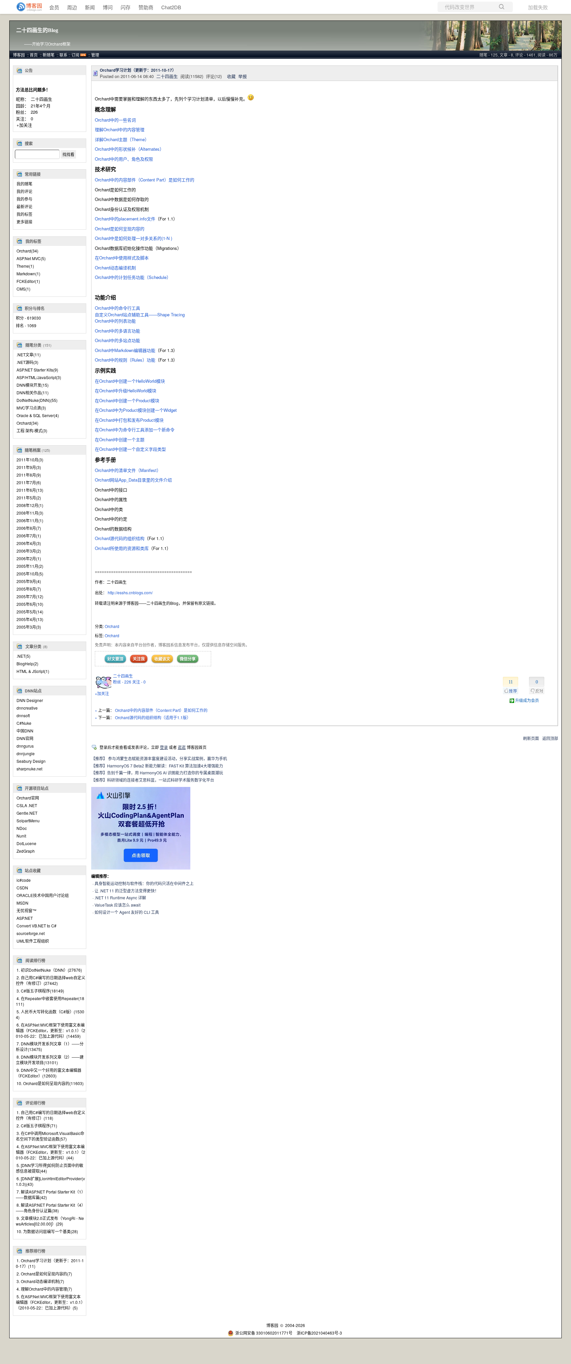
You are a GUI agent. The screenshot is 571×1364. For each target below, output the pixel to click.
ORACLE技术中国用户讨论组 (43, 895)
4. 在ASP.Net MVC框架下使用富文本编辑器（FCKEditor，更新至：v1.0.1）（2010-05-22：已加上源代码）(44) (50, 1152)
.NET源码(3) (27, 362)
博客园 (19, 55)
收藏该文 (162, 659)
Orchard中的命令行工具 (117, 308)
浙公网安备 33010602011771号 (263, 1333)
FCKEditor (28, 281)
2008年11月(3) (30, 513)
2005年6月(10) (30, 604)
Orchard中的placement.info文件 (125, 218)
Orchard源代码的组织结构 (119, 538)
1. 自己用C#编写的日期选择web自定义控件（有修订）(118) (50, 1115)
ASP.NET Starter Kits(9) (37, 369)
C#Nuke (24, 723)
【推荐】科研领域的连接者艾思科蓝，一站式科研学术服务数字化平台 (152, 780)
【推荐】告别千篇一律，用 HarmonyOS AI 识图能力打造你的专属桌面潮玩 (157, 772)
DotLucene (26, 843)
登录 (164, 747)
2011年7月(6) (29, 482)
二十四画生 (41, 99)
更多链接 (24, 221)
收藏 (231, 76)
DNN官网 (25, 738)
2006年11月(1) (30, 520)
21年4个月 (41, 105)
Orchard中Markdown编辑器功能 (125, 350)
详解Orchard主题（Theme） (122, 139)
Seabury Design (31, 761)
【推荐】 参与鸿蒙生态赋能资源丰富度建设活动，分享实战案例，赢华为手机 (159, 758)
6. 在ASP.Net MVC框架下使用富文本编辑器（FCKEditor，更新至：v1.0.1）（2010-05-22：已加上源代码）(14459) (50, 1030)
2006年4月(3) (29, 543)
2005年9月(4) (29, 581)
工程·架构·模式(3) (32, 430)
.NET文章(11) (29, 354)
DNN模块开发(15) (33, 385)
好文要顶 (115, 659)
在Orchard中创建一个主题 (119, 439)
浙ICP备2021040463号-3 (319, 1333)
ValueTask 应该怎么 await (117, 905)
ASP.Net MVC (31, 258)
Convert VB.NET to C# (37, 925)
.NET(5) (23, 656)
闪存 (126, 7)
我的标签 (24, 214)
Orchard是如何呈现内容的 (119, 228)
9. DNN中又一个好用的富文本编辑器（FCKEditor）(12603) (48, 1072)
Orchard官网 (28, 797)
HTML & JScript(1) (33, 671)
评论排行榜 (35, 1103)
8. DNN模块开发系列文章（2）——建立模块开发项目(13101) (50, 1059)
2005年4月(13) (30, 619)
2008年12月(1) (30, 505)
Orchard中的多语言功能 (118, 331)
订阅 (75, 55)
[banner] (26, 7)
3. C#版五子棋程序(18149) (40, 991)
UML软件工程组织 (33, 941)
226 (34, 112)
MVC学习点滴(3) (31, 407)
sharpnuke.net (29, 768)
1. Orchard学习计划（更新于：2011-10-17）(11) (50, 1263)
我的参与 (24, 199)
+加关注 (24, 125)
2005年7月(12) (30, 596)
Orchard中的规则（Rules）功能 (125, 360)
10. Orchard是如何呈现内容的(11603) (50, 1083)
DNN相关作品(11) (33, 392)
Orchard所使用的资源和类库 (122, 548)
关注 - (139, 681)
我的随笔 (24, 183)
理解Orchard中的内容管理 (119, 129)
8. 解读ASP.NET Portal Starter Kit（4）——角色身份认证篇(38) (50, 1207)
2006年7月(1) (29, 535)
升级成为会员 (527, 700)
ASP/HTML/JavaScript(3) (39, 377)
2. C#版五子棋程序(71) (37, 1125)
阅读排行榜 (35, 960)
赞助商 (145, 7)
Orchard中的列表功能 (115, 321)
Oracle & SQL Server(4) (38, 415)
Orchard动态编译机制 (115, 267)
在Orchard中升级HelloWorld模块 (125, 390)
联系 (63, 55)
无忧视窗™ (26, 910)
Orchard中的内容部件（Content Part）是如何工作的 (144, 179)
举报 (242, 76)
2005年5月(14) (30, 611)
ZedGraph (26, 851)
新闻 (90, 7)
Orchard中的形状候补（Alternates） (129, 149)
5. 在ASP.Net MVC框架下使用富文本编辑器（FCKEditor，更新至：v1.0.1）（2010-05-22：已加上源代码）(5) (49, 1302)
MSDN (22, 903)
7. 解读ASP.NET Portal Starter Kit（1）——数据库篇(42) (50, 1194)
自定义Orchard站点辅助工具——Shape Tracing (140, 314)
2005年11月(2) (30, 566)
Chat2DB (171, 7)
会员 (54, 7)
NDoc (22, 828)
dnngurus (25, 746)
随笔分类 (33, 345)
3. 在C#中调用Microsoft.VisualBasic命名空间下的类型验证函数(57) (50, 1136)
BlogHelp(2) (27, 663)
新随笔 (49, 55)
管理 (95, 55)
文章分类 (33, 646)
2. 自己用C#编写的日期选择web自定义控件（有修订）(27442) (50, 980)
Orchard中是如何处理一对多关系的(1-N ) (133, 238)
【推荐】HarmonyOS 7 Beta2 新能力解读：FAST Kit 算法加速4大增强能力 (157, 765)
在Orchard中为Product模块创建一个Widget (136, 410)
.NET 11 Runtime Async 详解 (120, 897)
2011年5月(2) (29, 497)
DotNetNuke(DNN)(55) (37, 400)
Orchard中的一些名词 (115, 120)
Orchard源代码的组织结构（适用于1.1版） (153, 717)
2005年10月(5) (30, 573)
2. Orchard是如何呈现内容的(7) (44, 1273)
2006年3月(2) (29, 551)
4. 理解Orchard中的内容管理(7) (44, 1289)
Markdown (28, 273)
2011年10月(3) (30, 459)
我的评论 (24, 191)
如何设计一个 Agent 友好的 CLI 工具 (127, 912)
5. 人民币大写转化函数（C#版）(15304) (50, 1014)
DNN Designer (30, 700)
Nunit (21, 835)
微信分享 (188, 659)
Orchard (27, 250)
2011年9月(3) (29, 467)
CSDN (22, 887)
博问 (108, 7)
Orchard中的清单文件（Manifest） (128, 470)
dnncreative (27, 708)
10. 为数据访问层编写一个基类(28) (47, 1231)
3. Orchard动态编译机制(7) (40, 1281)
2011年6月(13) (30, 490)
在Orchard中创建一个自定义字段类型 (130, 449)
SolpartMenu (28, 820)
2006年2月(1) (29, 558)
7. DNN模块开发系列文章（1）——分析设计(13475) (50, 1046)
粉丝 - (122, 681)
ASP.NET (25, 918)
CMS (23, 289)
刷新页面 (531, 738)
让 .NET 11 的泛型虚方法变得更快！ (127, 890)
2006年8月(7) (29, 528)
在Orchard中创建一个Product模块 (127, 400)
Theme (25, 266)
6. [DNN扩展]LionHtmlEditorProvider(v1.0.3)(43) (50, 1181)
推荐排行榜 (35, 1251)
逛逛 (182, 747)
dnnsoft (23, 715)
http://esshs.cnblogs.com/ (130, 592)
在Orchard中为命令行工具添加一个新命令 (134, 429)
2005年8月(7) (29, 589)
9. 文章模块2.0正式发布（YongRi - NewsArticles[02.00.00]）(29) (50, 1221)
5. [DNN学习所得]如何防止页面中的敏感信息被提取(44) (49, 1168)
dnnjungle (26, 753)
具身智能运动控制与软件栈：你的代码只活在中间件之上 (144, 883)
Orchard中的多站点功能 (117, 340)
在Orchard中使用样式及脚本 (122, 257)
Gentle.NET (27, 813)
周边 (72, 7)
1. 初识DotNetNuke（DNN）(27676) (49, 970)
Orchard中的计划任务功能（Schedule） (133, 277)
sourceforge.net (31, 933)
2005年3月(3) (29, 627)
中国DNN (25, 730)
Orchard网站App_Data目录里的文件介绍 (133, 480)
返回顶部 (550, 738)
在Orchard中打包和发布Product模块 (129, 420)
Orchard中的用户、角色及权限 (124, 159)
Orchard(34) (27, 423)
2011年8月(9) (29, 475)
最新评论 (24, 206)
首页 (34, 55)
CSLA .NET (27, 805)
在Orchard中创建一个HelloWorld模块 (130, 381)
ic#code (24, 880)
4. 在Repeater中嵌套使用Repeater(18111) (50, 1001)
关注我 (139, 659)
